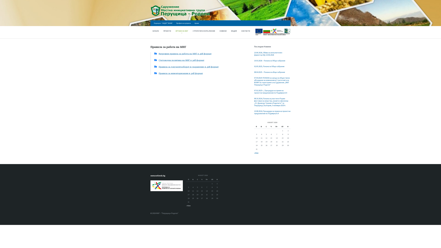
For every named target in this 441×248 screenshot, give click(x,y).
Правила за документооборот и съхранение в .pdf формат (189, 66)
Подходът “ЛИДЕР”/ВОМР (163, 23)
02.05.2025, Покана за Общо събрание (269, 66)
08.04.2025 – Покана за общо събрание (269, 72)
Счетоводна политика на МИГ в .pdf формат (181, 60)
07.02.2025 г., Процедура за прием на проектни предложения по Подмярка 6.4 (270, 91)
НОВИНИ (223, 31)
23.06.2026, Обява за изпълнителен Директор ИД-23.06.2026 (268, 53)
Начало (156, 31)
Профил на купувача (183, 23)
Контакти (245, 31)
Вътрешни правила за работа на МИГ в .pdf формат (185, 53)
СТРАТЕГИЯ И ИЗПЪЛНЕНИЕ (204, 31)
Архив (197, 23)
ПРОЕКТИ (167, 31)
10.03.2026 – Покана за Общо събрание (269, 60)
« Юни (256, 153)
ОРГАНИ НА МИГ (181, 31)
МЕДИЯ (234, 31)
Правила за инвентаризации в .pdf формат (181, 73)
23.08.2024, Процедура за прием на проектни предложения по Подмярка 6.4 (272, 112)
